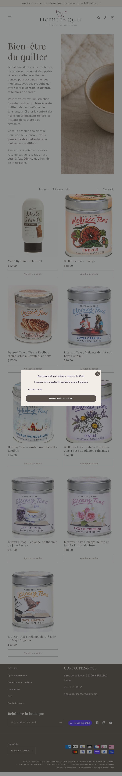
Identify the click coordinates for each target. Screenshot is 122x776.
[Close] (97, 373)
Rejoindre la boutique (61, 398)
